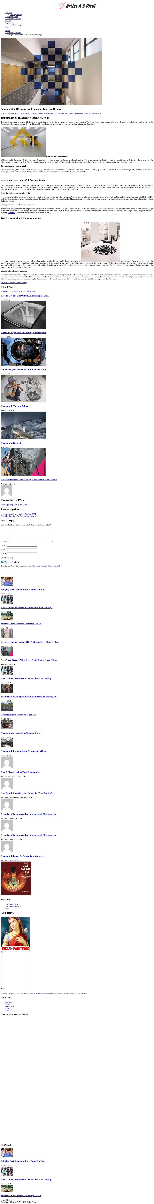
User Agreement (16, 15)
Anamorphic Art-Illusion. (35, 993)
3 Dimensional (4, 993)
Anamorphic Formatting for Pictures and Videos (23, 751)
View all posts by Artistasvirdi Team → (15, 505)
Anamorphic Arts (11, 17)
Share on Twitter (20, 283)
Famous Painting (67, 993)
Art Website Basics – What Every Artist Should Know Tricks (29, 479)
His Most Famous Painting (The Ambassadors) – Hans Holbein (30, 642)
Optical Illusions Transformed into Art (18, 715)
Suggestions (9, 23)
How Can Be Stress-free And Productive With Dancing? (26, 607)
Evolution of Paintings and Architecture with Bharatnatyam (28, 696)
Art (55, 993)
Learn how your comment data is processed (44, 566)
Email (3, 549)
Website (4, 554)
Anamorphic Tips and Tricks (14, 406)
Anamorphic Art (24, 993)
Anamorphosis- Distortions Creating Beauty (21, 733)
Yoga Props (84, 993)
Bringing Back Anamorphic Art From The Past (23, 589)
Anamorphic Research (13, 19)
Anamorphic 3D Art (14, 993)
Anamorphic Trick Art (48, 993)
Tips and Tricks (76, 993)
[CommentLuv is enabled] (11, 562)
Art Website (59, 993)
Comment (5, 541)
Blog (7, 27)
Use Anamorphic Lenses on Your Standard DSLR (24, 369)
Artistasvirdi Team (29, 113)
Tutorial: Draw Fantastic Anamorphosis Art (21, 624)
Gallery (8, 21)
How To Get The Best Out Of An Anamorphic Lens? (25, 296)
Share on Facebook (8, 283)
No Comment (76, 113)
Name (4, 545)
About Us (8, 13)
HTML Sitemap (15, 25)
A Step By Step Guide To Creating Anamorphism (23, 332)
